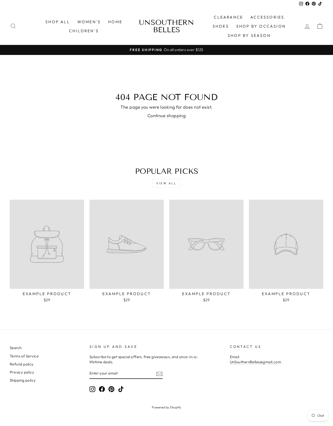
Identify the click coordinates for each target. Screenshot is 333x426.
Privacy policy (22, 372)
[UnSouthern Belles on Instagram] (92, 389)
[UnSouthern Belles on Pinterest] (111, 389)
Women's (89, 21)
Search (16, 347)
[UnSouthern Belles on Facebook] (102, 389)
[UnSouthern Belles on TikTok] (121, 389)
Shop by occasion (261, 26)
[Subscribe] (159, 373)
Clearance (228, 17)
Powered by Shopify (166, 407)
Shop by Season (249, 35)
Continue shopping (166, 115)
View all (166, 183)
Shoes (221, 26)
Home (115, 21)
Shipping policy (23, 380)
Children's (84, 30)
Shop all (57, 21)
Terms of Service (24, 356)
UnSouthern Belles (166, 26)
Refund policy (22, 364)
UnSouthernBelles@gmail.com (255, 362)
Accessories (267, 17)
